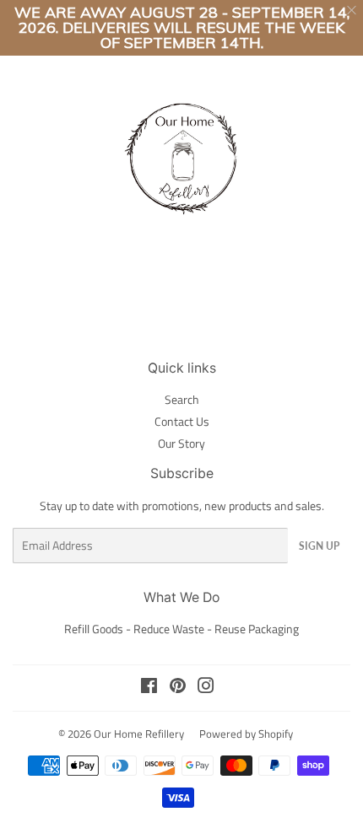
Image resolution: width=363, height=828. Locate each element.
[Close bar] (352, 10)
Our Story (181, 443)
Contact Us (181, 421)
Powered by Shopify (246, 733)
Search (182, 399)
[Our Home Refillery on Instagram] (206, 687)
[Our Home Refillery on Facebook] (149, 687)
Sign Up (319, 546)
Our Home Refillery (139, 733)
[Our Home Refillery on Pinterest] (178, 687)
